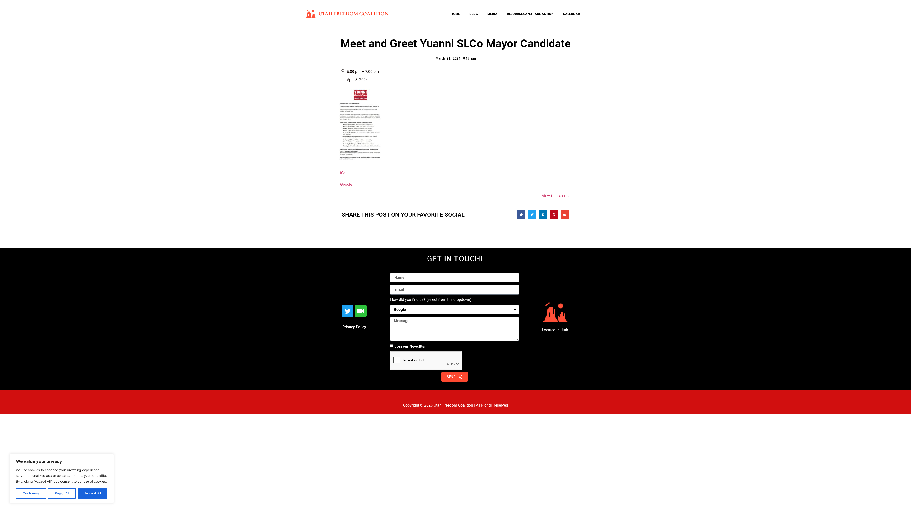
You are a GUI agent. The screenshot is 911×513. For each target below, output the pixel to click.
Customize (31, 493)
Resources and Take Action (530, 14)
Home (455, 14)
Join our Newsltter (410, 346)
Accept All (93, 493)
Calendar (571, 14)
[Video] (361, 311)
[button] (521, 214)
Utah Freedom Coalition (353, 14)
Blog (473, 14)
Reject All (62, 493)
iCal (343, 173)
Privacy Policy (354, 327)
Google (346, 184)
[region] (61, 479)
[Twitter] (347, 311)
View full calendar (557, 196)
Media (492, 14)
